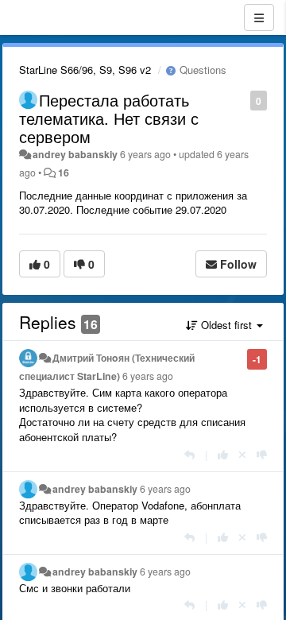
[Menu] (259, 17)
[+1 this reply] (223, 454)
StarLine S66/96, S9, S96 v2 (85, 69)
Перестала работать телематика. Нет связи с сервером (109, 118)
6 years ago (147, 376)
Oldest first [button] (226, 324)
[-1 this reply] (262, 454)
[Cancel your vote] (242, 454)
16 (63, 172)
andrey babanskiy (75, 154)
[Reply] (189, 454)
